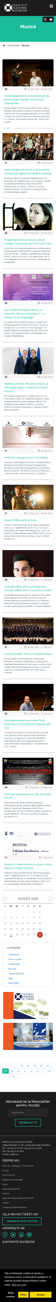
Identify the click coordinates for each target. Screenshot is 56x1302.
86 (41, 1066)
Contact (5, 1203)
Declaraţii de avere (11, 1189)
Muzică (12, 969)
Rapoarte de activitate (12, 1180)
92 (31, 1071)
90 (18, 1071)
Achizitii (6, 1193)
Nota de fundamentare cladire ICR (18, 1198)
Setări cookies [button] (11, 1295)
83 (22, 1066)
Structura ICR (8, 1175)
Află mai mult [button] (19, 1285)
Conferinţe (14, 964)
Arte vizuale (15, 959)
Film (11, 978)
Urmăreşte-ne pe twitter (21, 1221)
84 (28, 1066)
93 (37, 1071)
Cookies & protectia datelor (14, 1207)
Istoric (5, 1184)
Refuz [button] (23, 1294)
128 (49, 1071)
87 (48, 1066)
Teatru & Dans (16, 973)
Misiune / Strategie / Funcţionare (17, 1166)
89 (12, 1071)
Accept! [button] (41, 1294)
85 (35, 1066)
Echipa (5, 1170)
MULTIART (14, 983)
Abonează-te (28, 1122)
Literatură (14, 954)
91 (25, 1071)
